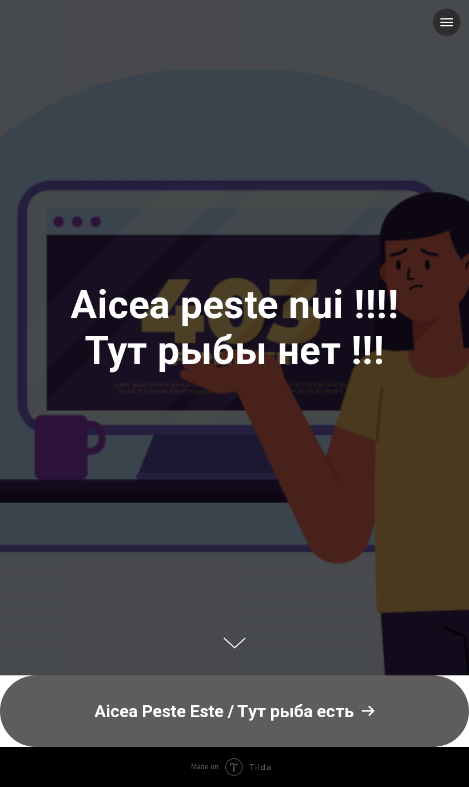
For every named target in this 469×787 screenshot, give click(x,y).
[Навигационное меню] (446, 22)
